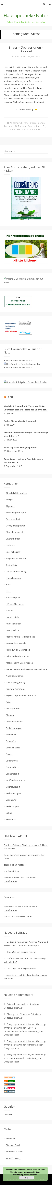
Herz (8, 591)
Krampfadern (12, 630)
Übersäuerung (13, 786)
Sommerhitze (12, 767)
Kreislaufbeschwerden (16, 643)
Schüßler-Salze (13, 747)
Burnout (22, 126)
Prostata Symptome (16, 688)
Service (9, 754)
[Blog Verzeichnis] (9, 1081)
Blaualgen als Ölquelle (17, 1014)
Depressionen (34, 126)
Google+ (8, 1114)
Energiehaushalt (13, 551)
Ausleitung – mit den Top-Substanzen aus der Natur (24, 460)
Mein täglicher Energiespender (20, 447)
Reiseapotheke (13, 708)
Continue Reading (24, 109)
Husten (9, 610)
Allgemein (15, 123)
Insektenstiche (13, 617)
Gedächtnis (11, 564)
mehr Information (30, 1175)
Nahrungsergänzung (16, 682)
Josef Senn (35, 56)
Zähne (9, 812)
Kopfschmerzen (13, 623)
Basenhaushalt (13, 519)
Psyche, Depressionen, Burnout (21, 695)
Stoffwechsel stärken (16, 780)
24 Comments (32, 129)
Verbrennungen (13, 793)
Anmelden (10, 1138)
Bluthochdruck (13, 538)
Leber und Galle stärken (17, 656)
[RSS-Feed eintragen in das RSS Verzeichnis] (9, 1084)
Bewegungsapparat (15, 525)
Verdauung (11, 799)
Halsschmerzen (13, 577)
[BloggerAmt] (9, 1091)
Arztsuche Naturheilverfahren (18, 916)
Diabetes (10, 545)
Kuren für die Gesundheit (18, 649)
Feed (9, 397)
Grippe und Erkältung (16, 571)
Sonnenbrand (12, 773)
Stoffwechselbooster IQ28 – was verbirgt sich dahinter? (26, 434)
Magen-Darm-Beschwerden (19, 662)
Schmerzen (11, 734)
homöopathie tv (11, 871)
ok (26, 1177)
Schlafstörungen (14, 728)
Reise (8, 701)
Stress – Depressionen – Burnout (26, 49)
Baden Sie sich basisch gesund (20, 421)
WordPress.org (13, 1158)
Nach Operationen (15, 675)
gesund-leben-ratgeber (15, 864)
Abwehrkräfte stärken (16, 493)
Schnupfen (11, 741)
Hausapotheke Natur (26, 15)
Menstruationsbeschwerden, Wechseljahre (26, 669)
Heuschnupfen (13, 597)
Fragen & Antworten (16, 558)
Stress (17, 129)
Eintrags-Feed (13, 1145)
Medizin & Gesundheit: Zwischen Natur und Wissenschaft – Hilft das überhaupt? (25, 408)
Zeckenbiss (11, 819)
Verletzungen (12, 806)
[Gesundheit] (9, 1077)
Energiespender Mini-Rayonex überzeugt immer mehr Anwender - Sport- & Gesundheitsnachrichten (25, 1028)
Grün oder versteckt (16, 1004)
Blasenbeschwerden (15, 532)
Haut (8, 584)
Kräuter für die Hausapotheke (20, 636)
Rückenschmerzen (14, 721)
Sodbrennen (12, 760)
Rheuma (10, 714)
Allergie (9, 499)
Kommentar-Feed (14, 1151)
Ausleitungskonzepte (16, 512)
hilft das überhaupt (15, 604)
